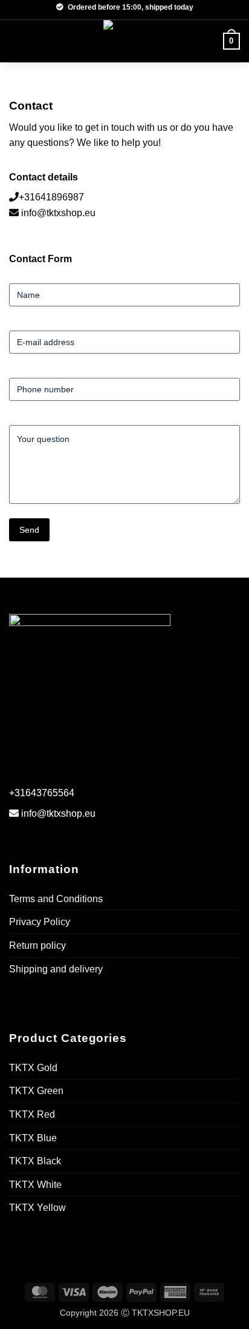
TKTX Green (36, 1091)
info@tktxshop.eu (58, 213)
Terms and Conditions (56, 899)
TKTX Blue (33, 1138)
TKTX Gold (33, 1068)
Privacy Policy (39, 922)
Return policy (37, 945)
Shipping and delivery (56, 969)
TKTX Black (35, 1161)
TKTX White (35, 1184)
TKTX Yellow (37, 1207)
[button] (16, 41)
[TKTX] (124, 41)
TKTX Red (32, 1114)
